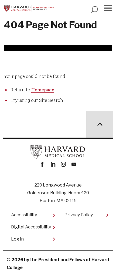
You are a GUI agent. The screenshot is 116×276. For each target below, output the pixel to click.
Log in (17, 239)
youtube (74, 164)
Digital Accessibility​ (31, 227)
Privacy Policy (78, 214)
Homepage (42, 89)
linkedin (52, 164)
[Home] (29, 8)
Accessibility (24, 214)
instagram (63, 164)
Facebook (42, 164)
